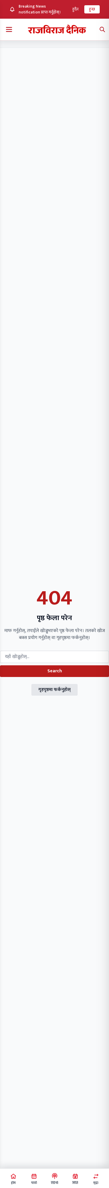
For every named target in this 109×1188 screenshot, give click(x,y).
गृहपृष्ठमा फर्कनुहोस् (54, 690)
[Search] (102, 29)
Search (54, 671)
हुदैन (75, 9)
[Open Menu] (9, 29)
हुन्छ (92, 9)
